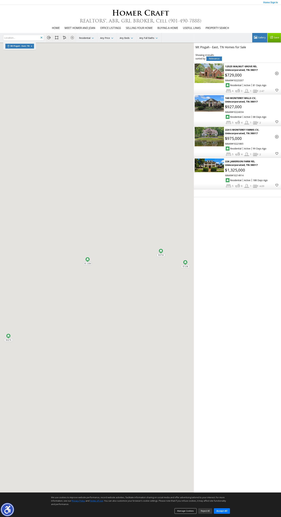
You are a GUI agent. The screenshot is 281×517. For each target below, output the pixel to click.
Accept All (221, 510)
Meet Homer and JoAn (80, 28)
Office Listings (110, 28)
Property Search (217, 28)
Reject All (205, 510)
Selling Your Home (139, 28)
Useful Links (192, 28)
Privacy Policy (78, 500)
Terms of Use (96, 500)
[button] (7, 509)
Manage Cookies (185, 510)
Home (56, 28)
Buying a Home (167, 28)
